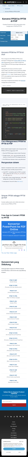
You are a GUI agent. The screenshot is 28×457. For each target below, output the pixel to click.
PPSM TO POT (13, 327)
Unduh (8, 35)
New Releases (13, 426)
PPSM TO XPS (13, 380)
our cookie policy (17, 446)
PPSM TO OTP (13, 311)
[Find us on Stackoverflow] (14, 417)
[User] (23, 2)
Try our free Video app (9, 253)
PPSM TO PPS (13, 343)
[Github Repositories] (20, 417)
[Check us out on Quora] (17, 417)
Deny (20, 452)
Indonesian (19, 2)
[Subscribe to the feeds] (23, 417)
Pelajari (1, 38)
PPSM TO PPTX (13, 359)
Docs (13, 430)
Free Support (14, 435)
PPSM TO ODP (13, 306)
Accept (14, 448)
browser (9, 74)
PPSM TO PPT (13, 354)
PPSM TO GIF (13, 290)
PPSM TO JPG (13, 301)
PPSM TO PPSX (13, 348)
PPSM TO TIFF (13, 375)
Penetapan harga (3, 41)
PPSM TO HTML (13, 296)
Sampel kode (3, 32)
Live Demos (13, 433)
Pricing (13, 428)
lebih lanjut (19, 181)
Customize (8, 452)
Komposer (23, 80)
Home (13, 422)
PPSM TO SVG (13, 364)
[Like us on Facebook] (5, 417)
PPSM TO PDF (13, 317)
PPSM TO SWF (13, 370)
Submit (14, 405)
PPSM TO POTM (13, 333)
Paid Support (14, 437)
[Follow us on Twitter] (8, 417)
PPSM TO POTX (13, 338)
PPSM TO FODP (13, 285)
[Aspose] (9, 2)
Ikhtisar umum (19, 32)
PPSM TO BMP (13, 280)
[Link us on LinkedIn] (11, 417)
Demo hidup (2, 35)
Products (14, 424)
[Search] (26, 2)
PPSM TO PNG (13, 322)
